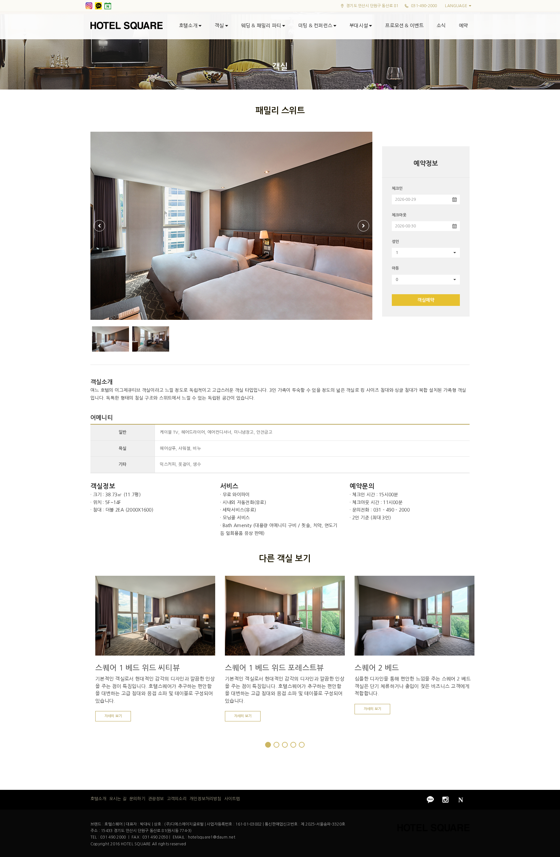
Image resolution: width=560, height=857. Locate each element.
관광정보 (156, 799)
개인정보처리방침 (205, 799)
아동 (395, 268)
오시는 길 (117, 799)
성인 (395, 242)
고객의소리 (177, 799)
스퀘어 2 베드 (377, 667)
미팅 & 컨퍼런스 (315, 25)
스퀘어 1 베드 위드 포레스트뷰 (274, 667)
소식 (441, 25)
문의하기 (137, 799)
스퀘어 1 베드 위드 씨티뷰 (137, 667)
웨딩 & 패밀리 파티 (261, 25)
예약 (463, 25)
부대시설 (359, 25)
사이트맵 (232, 799)
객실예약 (425, 300)
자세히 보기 (113, 716)
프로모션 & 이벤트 (404, 25)
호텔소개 (189, 25)
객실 (220, 25)
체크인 (397, 188)
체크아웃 (399, 215)
